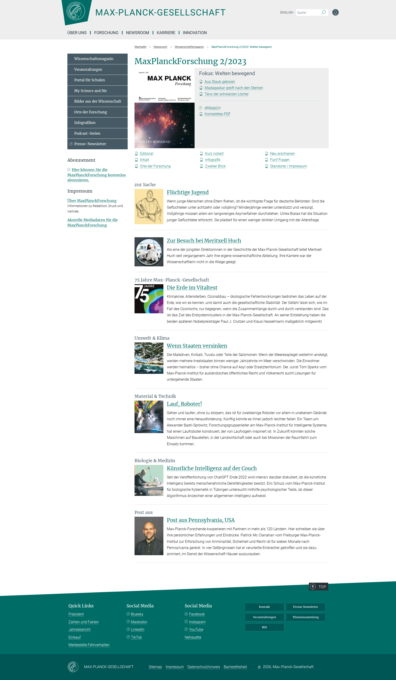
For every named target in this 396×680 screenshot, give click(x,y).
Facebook (197, 614)
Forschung (106, 32)
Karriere (166, 32)
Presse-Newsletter (90, 144)
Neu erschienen (282, 153)
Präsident (76, 614)
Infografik (212, 160)
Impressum (175, 667)
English (286, 12)
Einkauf (75, 637)
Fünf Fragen (280, 160)
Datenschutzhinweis (203, 667)
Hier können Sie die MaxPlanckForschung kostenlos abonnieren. (96, 174)
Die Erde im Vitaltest (192, 287)
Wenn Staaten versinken (197, 346)
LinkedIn (137, 629)
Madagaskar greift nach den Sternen (234, 88)
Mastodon (139, 622)
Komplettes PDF (218, 114)
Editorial (146, 153)
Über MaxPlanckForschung (92, 200)
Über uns (77, 32)
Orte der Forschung (155, 166)
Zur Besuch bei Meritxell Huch (204, 241)
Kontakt (264, 607)
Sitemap (155, 667)
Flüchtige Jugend (188, 192)
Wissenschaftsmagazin (93, 59)
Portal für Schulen (89, 80)
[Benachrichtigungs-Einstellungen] (335, 12)
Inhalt (144, 160)
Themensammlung (306, 617)
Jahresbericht (80, 629)
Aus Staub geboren (220, 81)
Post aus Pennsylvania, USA (201, 520)
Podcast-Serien (87, 133)
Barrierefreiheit (235, 667)
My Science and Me (90, 91)
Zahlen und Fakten (84, 622)
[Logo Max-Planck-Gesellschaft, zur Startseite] (143, 16)
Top (322, 586)
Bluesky (137, 614)
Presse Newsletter (305, 607)
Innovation (195, 32)
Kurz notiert (214, 153)
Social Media (140, 606)
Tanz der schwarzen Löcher (227, 94)
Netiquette (193, 637)
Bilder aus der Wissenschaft (97, 101)
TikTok (136, 637)
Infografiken (85, 122)
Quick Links (81, 606)
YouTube (196, 629)
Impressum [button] (79, 191)
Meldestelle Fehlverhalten (89, 645)
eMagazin (213, 108)
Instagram (197, 622)
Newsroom (137, 32)
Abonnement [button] (81, 160)
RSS (264, 627)
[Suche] (323, 12)
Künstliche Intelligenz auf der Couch (212, 468)
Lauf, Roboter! (184, 404)
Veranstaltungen (88, 69)
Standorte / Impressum (288, 166)
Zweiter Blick (215, 166)
